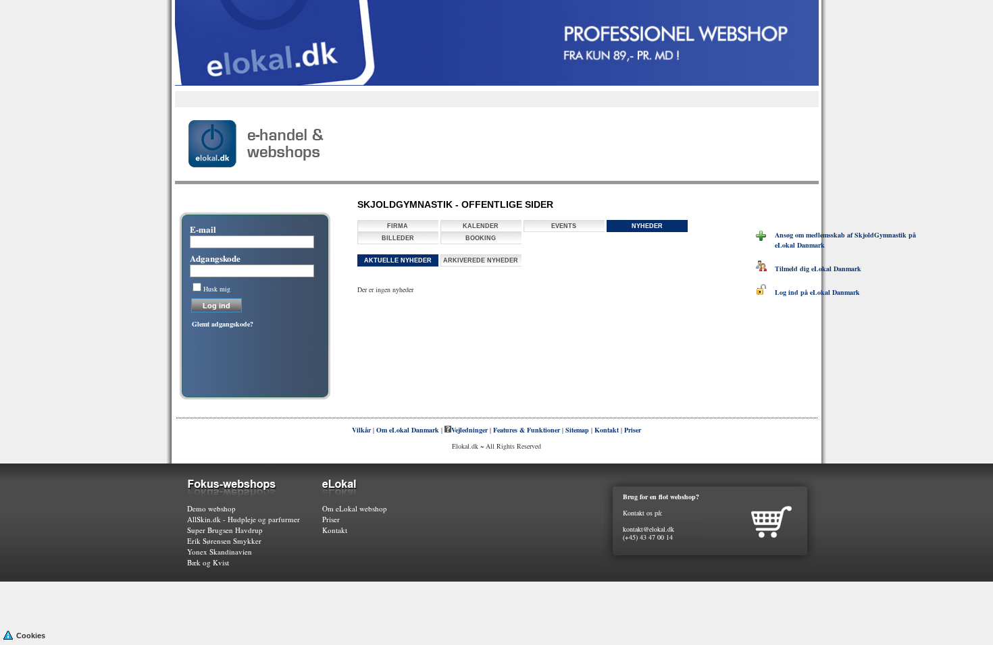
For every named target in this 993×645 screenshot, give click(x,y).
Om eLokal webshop (354, 508)
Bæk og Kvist (208, 562)
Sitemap (577, 429)
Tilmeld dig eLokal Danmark (814, 268)
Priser (632, 429)
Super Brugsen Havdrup (225, 530)
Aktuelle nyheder (398, 260)
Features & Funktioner (526, 429)
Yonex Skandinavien (219, 551)
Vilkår (361, 429)
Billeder (398, 238)
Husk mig (216, 288)
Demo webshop (211, 508)
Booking (480, 238)
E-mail (203, 229)
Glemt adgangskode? (222, 324)
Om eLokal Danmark (407, 429)
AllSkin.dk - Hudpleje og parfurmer (243, 519)
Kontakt (606, 429)
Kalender (481, 226)
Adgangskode (215, 258)
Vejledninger (469, 429)
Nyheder (647, 226)
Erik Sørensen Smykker (224, 541)
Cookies (30, 636)
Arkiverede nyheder (480, 260)
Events (563, 226)
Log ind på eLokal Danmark (813, 292)
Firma (397, 226)
